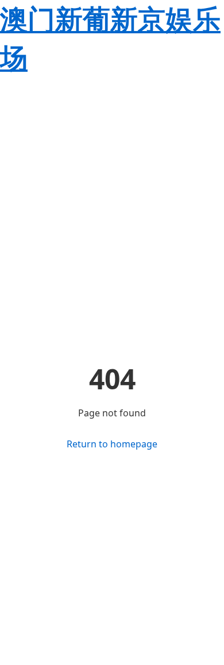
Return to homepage (112, 444)
